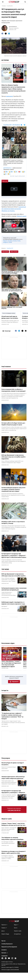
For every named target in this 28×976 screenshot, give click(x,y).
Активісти (4, 950)
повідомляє (9, 96)
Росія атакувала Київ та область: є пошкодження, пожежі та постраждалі (13, 390)
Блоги (15, 928)
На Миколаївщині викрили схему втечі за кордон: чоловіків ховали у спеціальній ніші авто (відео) (13, 489)
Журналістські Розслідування (9, 947)
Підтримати (15, 681)
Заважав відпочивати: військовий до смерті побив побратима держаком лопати (13, 778)
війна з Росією (14, 251)
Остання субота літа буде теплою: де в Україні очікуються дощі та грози (13, 424)
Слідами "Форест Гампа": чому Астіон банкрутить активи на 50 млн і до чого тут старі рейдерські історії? (13, 825)
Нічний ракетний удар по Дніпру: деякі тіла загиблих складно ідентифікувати (10, 318)
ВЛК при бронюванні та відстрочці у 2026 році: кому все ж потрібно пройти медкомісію (13, 457)
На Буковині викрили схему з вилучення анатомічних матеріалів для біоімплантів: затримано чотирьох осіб (14, 590)
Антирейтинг (17, 934)
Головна (4, 6)
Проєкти (3, 925)
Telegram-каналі (21, 216)
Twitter (18, 241)
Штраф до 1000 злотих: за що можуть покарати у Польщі (13, 522)
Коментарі (7, 331)
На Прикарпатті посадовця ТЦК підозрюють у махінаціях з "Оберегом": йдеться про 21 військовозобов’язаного (13, 555)
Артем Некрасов (13, 26)
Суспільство (10, 6)
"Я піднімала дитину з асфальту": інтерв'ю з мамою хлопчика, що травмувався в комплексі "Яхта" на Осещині (12, 716)
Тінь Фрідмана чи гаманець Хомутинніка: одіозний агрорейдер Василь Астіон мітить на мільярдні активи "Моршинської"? (12, 840)
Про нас (3, 941)
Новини (3, 928)
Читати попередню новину (8, 313)
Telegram (5, 241)
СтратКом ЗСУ (10, 248)
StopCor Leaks (6, 819)
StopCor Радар (5, 934)
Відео (15, 925)
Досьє (3, 931)
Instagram (5, 242)
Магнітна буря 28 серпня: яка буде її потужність (12, 764)
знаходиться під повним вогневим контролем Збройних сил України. (13, 209)
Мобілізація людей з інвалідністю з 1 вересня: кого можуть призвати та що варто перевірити (13, 604)
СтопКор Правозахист (7, 944)
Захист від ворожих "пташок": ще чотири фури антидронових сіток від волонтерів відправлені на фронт (11, 664)
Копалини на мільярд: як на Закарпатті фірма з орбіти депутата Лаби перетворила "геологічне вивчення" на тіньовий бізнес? (13, 854)
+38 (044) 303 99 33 (14, 810)
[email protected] (15, 969)
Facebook (10, 241)
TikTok (10, 242)
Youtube (15, 241)
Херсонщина (5, 251)
